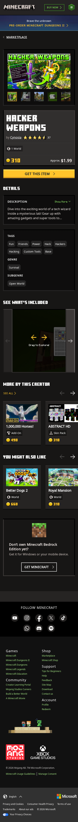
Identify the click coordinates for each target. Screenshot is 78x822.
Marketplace (16, 37)
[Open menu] (71, 7)
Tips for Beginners (51, 671)
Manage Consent (47, 773)
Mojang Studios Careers (18, 689)
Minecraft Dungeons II (18, 660)
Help (44, 675)
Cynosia (15, 137)
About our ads (26, 809)
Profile (45, 704)
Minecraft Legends (16, 669)
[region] (39, 341)
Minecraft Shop (50, 660)
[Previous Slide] (62, 393)
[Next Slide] (72, 393)
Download (47, 689)
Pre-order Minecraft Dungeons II (37, 25)
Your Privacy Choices (20, 814)
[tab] (12, 96)
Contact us (47, 693)
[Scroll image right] (70, 341)
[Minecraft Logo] (19, 7)
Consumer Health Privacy (40, 804)
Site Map (46, 684)
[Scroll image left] (7, 341)
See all (8, 393)
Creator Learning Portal (18, 684)
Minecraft (11, 655)
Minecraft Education (16, 673)
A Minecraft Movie (15, 698)
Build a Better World (16, 693)
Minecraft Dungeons (16, 664)
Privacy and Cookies (13, 804)
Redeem (46, 709)
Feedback (47, 680)
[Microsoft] (67, 796)
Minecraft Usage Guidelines (20, 773)
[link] (15, 618)
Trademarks (9, 809)
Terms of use (64, 804)
